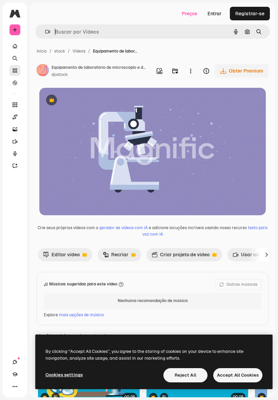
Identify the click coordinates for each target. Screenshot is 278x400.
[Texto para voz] (14, 153)
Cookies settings (64, 375)
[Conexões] (14, 362)
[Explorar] (14, 82)
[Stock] (14, 70)
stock (59, 51)
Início (42, 51)
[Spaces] (14, 117)
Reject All (185, 375)
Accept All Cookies (238, 375)
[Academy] (14, 374)
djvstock (60, 74)
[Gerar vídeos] (14, 141)
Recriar (115, 256)
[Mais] (14, 386)
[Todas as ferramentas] (14, 104)
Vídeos (79, 51)
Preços (189, 14)
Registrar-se (249, 14)
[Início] (14, 46)
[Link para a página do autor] (43, 71)
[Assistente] (14, 165)
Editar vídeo (61, 256)
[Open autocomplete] (45, 31)
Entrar (214, 14)
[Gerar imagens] (14, 129)
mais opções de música (81, 315)
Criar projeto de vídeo (181, 256)
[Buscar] (14, 58)
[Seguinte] (266, 254)
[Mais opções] (190, 71)
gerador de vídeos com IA (123, 228)
